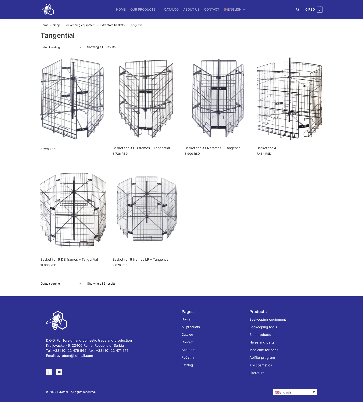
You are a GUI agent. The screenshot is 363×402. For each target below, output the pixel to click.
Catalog (187, 334)
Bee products (260, 334)
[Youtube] (59, 372)
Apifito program (262, 357)
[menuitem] (295, 392)
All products (191, 327)
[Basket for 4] (289, 98)
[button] (314, 9)
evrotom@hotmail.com (75, 355)
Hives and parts (261, 342)
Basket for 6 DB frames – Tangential (69, 259)
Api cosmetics (260, 365)
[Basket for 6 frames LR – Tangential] (145, 210)
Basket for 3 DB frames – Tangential (141, 148)
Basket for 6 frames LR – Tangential (141, 259)
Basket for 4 (266, 148)
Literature (256, 373)
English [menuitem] (285, 392)
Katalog (187, 365)
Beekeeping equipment (79, 25)
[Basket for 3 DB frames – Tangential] (145, 98)
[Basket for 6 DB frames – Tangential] (73, 210)
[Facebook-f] (49, 372)
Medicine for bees (263, 350)
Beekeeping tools (263, 327)
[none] (295, 392)
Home (44, 25)
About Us (188, 350)
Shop (56, 25)
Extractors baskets (112, 25)
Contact (187, 342)
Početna (188, 357)
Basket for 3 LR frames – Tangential (213, 148)
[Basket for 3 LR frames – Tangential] (217, 98)
